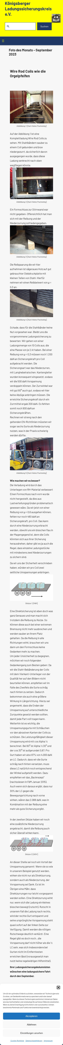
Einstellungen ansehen (31, 1033)
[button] (58, 987)
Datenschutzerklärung (34, 1040)
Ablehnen (31, 1024)
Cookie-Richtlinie (17, 1040)
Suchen (44, 26)
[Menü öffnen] (3, 41)
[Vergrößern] (49, 94)
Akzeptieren (31, 1016)
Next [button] (56, 17)
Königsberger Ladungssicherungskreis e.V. (28, 9)
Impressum (48, 1040)
